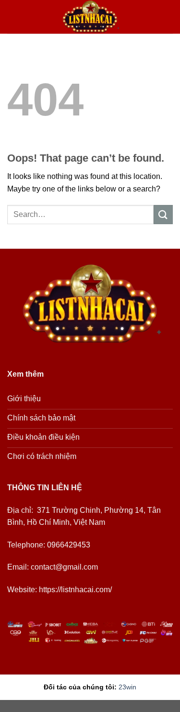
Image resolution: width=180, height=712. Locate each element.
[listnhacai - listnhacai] (90, 17)
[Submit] (163, 214)
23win (127, 687)
